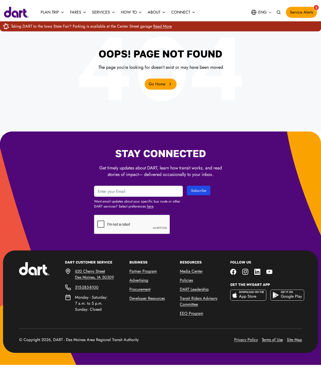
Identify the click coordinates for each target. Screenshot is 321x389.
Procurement (139, 289)
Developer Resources (147, 298)
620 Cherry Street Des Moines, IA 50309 (94, 274)
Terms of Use (272, 340)
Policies (186, 280)
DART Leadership (194, 289)
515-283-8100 (87, 287)
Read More (162, 26)
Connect (180, 12)
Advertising (138, 280)
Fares (75, 12)
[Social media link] (233, 271)
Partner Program (143, 271)
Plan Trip (50, 12)
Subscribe (198, 190)
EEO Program (191, 313)
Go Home (158, 84)
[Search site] (278, 12)
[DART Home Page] (42, 268)
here (150, 206)
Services (101, 12)
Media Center (191, 271)
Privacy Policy (246, 340)
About (154, 12)
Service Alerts (303, 11)
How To (129, 12)
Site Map (294, 340)
